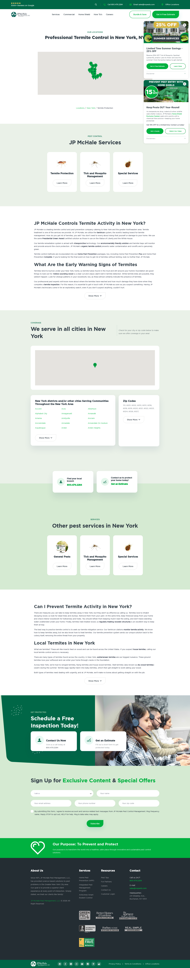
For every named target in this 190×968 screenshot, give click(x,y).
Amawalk (92, 413)
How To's (98, 14)
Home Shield (84, 14)
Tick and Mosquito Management (95, 175)
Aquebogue (40, 428)
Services (56, 14)
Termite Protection (62, 173)
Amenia (38, 418)
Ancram (91, 418)
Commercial (69, 14)
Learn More (178, 66)
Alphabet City (41, 413)
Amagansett (66, 413)
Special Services (128, 173)
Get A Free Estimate (157, 66)
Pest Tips (105, 877)
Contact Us (106, 890)
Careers (109, 14)
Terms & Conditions (133, 964)
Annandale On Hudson (98, 423)
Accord (38, 409)
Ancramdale (40, 423)
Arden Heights (94, 428)
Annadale (65, 423)
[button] (94, 74)
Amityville (65, 418)
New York (91, 108)
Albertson (92, 409)
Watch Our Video (175, 131)
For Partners (106, 882)
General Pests (62, 556)
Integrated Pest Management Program (85, 888)
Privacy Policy (115, 964)
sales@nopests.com (138, 888)
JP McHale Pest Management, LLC (45, 901)
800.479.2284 (136, 880)
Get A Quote (155, 131)
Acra (63, 409)
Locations (80, 108)
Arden (64, 428)
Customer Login (108, 894)
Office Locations (152, 964)
